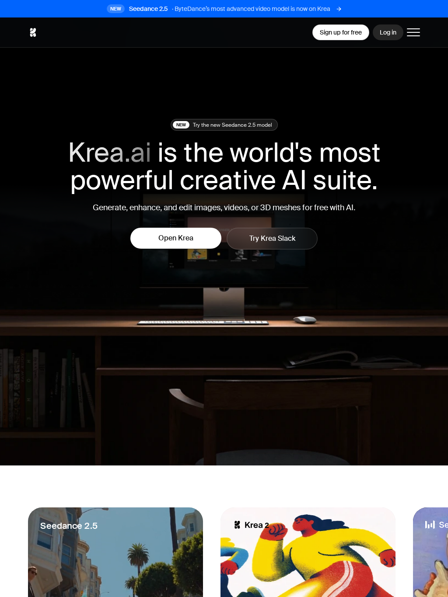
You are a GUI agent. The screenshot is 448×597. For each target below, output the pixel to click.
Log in (388, 32)
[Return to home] (33, 32)
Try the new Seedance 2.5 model (224, 124)
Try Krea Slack (272, 238)
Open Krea (175, 238)
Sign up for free (341, 32)
